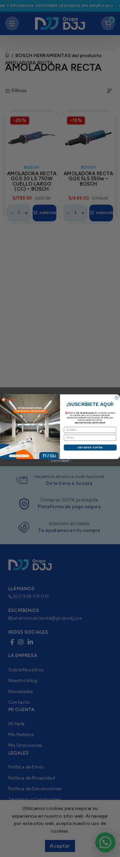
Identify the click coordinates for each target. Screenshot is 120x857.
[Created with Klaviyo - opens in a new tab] (60, 461)
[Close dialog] (117, 398)
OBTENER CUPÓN (90, 447)
